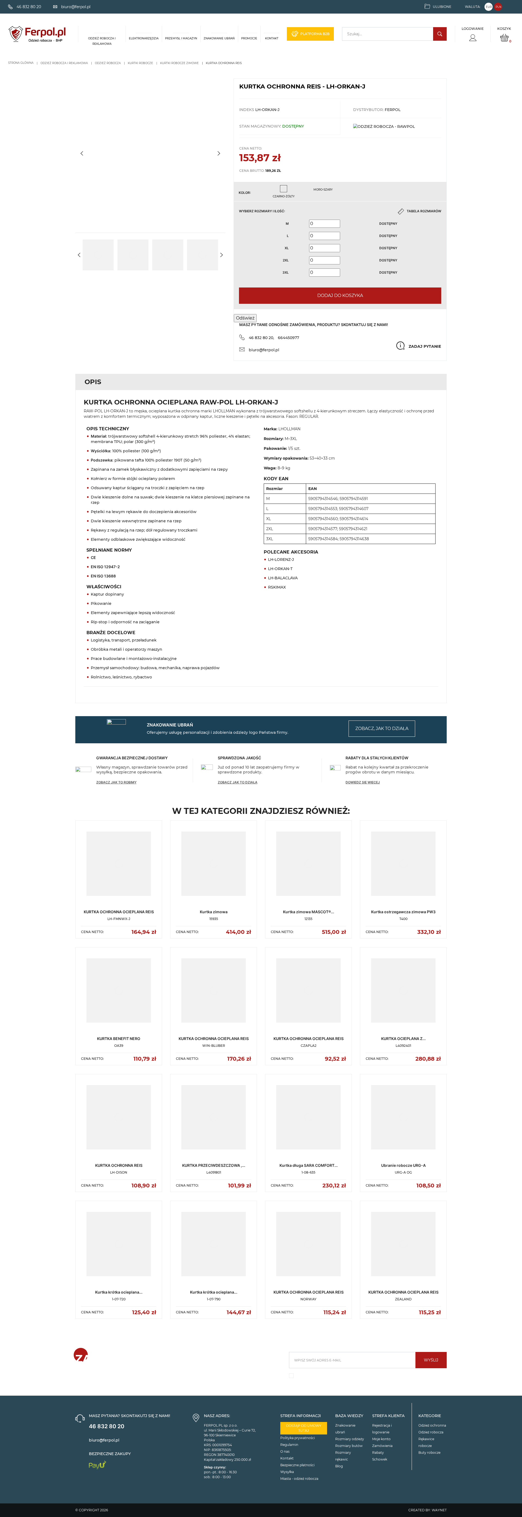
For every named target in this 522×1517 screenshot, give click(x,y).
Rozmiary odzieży (349, 1439)
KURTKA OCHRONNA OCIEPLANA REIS (119, 911)
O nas (285, 1451)
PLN (498, 7)
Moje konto (381, 1439)
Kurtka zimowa (214, 911)
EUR (489, 7)
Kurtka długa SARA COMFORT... (308, 1165)
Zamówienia (382, 1446)
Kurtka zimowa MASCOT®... (308, 911)
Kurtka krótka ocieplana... (118, 1292)
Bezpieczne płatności (297, 1465)
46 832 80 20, (261, 337)
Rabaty (378, 1452)
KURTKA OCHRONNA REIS (118, 1165)
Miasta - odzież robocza (299, 1479)
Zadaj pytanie (425, 346)
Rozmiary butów (349, 1446)
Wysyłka (287, 1472)
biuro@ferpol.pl (264, 349)
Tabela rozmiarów (424, 211)
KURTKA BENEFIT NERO (118, 1038)
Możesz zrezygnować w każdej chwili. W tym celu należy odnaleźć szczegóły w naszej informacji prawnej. (365, 1377)
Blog (339, 1466)
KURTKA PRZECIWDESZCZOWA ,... (213, 1165)
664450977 (288, 337)
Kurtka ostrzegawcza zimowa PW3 (403, 911)
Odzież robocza (430, 1432)
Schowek (379, 1459)
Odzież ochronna (432, 1425)
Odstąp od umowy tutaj (303, 1428)
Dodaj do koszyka (340, 295)
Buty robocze (429, 1452)
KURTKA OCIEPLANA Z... (403, 1038)
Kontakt (287, 1458)
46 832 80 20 (106, 1426)
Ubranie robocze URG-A (403, 1165)
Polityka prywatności (297, 1438)
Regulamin (289, 1445)
